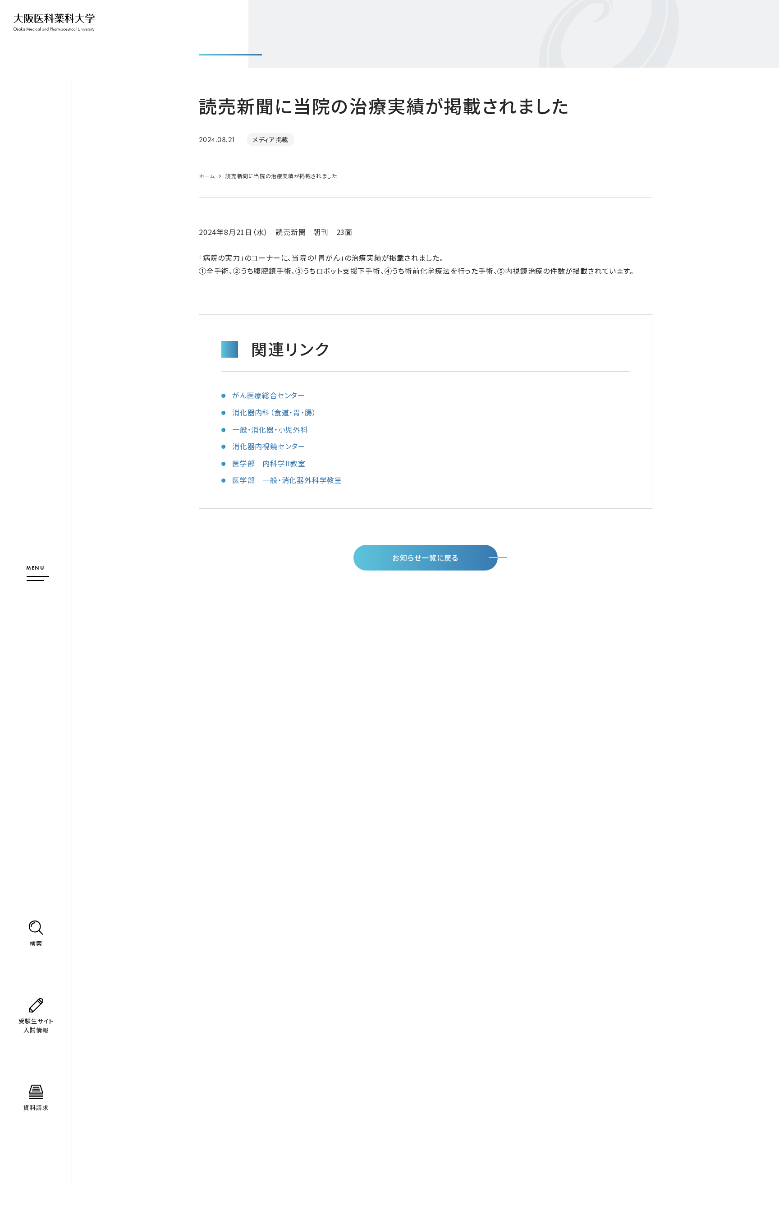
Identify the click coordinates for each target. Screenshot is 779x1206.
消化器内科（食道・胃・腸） (274, 412)
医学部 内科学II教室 (269, 463)
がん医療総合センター (268, 395)
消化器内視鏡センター (269, 446)
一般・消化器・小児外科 (270, 429)
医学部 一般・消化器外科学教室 (287, 479)
